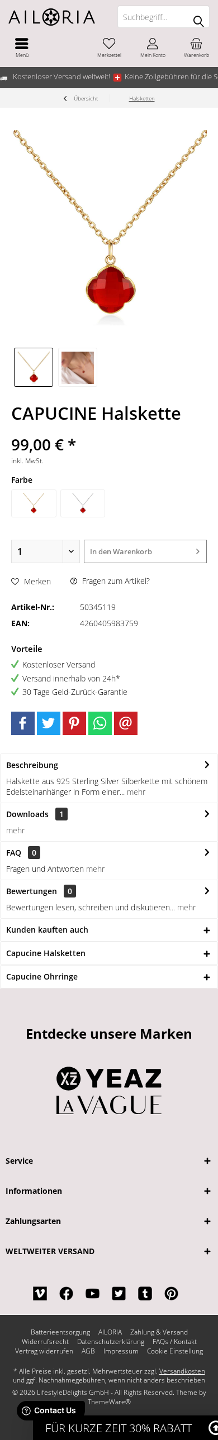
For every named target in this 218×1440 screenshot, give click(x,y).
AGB (88, 1351)
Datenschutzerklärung (110, 1341)
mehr (135, 791)
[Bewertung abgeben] (109, 429)
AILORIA (110, 1332)
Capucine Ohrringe (42, 976)
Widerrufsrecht (45, 1341)
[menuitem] (22, 47)
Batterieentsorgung (60, 1332)
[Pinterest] (74, 723)
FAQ (21, 852)
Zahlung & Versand (159, 1332)
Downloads (27, 814)
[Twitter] (48, 723)
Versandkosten (182, 1371)
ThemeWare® (109, 1402)
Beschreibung (32, 765)
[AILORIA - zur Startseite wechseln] (54, 17)
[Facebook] (23, 723)
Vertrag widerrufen (44, 1351)
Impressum (121, 1351)
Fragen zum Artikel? (115, 580)
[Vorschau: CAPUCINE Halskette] (33, 367)
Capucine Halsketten (46, 953)
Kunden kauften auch (47, 929)
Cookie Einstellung (175, 1351)
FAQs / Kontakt (175, 1341)
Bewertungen (31, 891)
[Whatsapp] (100, 723)
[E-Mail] (126, 723)
